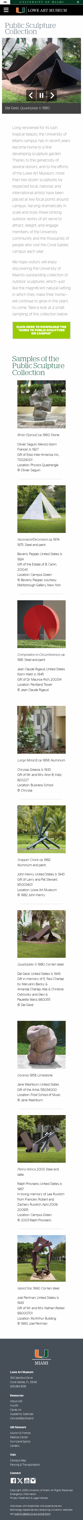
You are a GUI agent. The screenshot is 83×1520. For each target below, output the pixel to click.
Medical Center (19, 1437)
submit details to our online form (32, 1514)
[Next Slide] (52, 95)
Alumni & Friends (20, 1433)
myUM (14, 1405)
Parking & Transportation (25, 1464)
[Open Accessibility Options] (5, 2)
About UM (16, 1401)
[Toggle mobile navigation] (6, 10)
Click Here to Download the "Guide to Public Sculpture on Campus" (41, 330)
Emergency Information (23, 1494)
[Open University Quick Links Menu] (78, 2)
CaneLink (16, 1409)
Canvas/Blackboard (21, 1418)
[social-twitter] (20, 1480)
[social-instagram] (33, 1480)
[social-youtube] (26, 1480)
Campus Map (18, 1460)
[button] (74, 1508)
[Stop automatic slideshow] (41, 95)
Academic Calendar (22, 1414)
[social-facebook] (13, 1480)
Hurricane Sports (20, 1441)
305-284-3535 (18, 1386)
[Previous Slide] (31, 95)
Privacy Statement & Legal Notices (29, 1498)
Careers (14, 1446)
